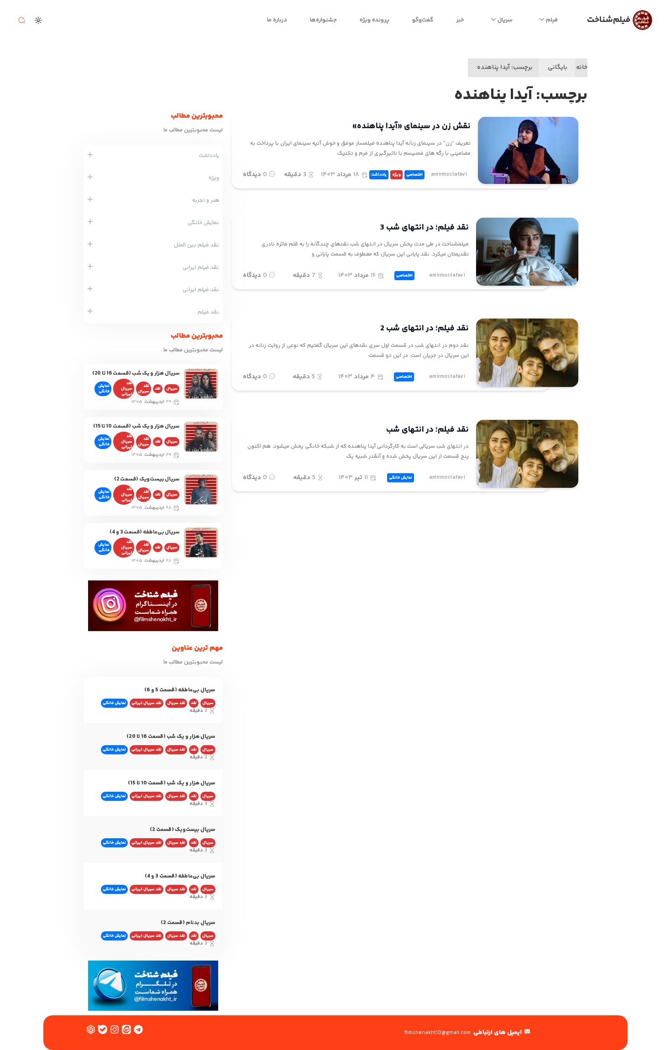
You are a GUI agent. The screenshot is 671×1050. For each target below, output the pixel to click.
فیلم (552, 20)
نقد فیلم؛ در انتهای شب (427, 429)
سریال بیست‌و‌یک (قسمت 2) (146, 479)
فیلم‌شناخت (608, 19)
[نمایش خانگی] (90, 222)
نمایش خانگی (400, 478)
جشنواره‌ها (323, 20)
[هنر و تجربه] (90, 200)
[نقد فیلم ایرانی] (90, 267)
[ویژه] (90, 178)
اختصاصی (414, 175)
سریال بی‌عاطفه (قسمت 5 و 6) (179, 690)
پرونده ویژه (374, 20)
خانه (581, 68)
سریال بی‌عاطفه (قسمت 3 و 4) (144, 532)
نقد (158, 389)
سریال (505, 20)
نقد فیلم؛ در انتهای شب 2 (424, 328)
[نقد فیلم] (90, 312)
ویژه (396, 175)
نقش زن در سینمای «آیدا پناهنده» (411, 126)
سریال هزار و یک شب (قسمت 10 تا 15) (136, 426)
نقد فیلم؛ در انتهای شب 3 (424, 227)
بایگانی (557, 68)
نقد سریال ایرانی (126, 388)
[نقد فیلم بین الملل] (90, 245)
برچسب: (505, 68)
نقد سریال (143, 389)
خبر (460, 20)
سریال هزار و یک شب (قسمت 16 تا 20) (135, 373)
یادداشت (379, 175)
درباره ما (277, 20)
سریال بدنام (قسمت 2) (188, 923)
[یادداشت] (90, 155)
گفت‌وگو (422, 20)
